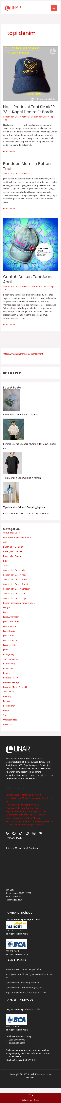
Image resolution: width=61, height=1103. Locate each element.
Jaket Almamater (11, 616)
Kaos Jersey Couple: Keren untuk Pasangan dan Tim (30, 821)
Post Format (9, 705)
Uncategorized (10, 719)
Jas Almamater (10, 644)
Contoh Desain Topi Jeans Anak (28, 279)
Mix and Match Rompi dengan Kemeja (24, 824)
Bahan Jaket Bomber (13, 546)
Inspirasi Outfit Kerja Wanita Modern (23, 817)
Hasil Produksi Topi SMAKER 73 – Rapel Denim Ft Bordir (29, 109)
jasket (6, 649)
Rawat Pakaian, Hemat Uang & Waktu (23, 414)
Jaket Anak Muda (11, 621)
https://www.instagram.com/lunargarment (23, 353)
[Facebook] (14, 833)
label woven (8, 691)
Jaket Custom (9, 626)
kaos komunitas (10, 659)
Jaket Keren (8, 635)
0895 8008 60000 (16, 1039)
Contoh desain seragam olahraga (19, 602)
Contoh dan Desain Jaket (14, 570)
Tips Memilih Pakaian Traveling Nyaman (24, 507)
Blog (5, 560)
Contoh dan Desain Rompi (15, 584)
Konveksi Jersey (10, 677)
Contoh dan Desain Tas (14, 593)
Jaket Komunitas (10, 640)
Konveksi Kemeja (11, 682)
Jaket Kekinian (9, 630)
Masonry (7, 696)
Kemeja (6, 672)
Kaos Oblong (9, 663)
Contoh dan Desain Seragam (16, 588)
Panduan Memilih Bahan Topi (27, 166)
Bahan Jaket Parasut (12, 556)
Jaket (5, 612)
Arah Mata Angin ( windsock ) (17, 537)
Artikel (6, 542)
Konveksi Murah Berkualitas (16, 687)
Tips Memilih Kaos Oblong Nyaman (22, 477)
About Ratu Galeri (11, 532)
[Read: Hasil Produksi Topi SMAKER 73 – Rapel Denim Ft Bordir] (30, 73)
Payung (6, 701)
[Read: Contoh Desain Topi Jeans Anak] (30, 244)
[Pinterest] (34, 833)
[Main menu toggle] (54, 8)
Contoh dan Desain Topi (42, 116)
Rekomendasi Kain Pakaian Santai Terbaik (25, 814)
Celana (6, 565)
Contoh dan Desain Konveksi (16, 116)
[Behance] (40, 833)
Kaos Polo (8, 668)
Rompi (6, 710)
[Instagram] (27, 833)
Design (6, 607)
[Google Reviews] (7, 833)
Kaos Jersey (8, 654)
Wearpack (7, 724)
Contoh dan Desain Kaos (14, 574)
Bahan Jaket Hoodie (12, 551)
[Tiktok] (20, 833)
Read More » (9, 151)
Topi (5, 119)
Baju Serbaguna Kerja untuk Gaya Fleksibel (26, 513)
